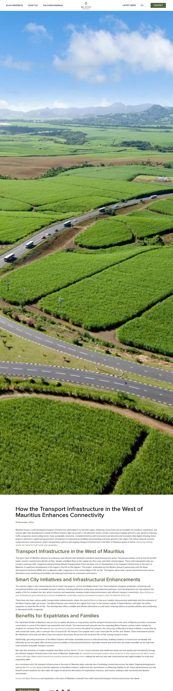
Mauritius (94, 600)
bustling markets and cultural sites (69, 656)
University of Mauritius (116, 628)
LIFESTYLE (33, 5)
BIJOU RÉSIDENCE (14, 5)
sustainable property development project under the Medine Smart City (98, 595)
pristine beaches (43, 656)
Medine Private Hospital (81, 650)
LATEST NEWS (129, 5)
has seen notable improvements (112, 600)
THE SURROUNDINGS (53, 5)
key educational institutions (63, 628)
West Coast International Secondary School (61, 635)
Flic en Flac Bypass (34, 667)
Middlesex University (28, 635)
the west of (85, 600)
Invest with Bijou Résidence (28, 678)
